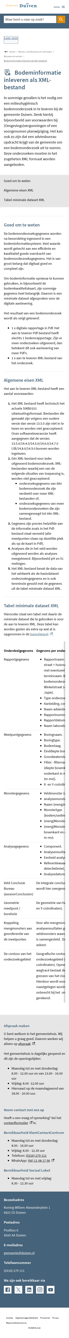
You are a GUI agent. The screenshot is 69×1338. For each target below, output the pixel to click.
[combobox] (30, 19)
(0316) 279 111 (36, 1155)
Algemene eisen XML (19, 190)
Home (12, 51)
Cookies (9, 1317)
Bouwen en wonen (13, 56)
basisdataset (41, 634)
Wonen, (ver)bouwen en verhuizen (35, 51)
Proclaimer (45, 1317)
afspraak (26, 1044)
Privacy (55, 1317)
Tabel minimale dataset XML (24, 200)
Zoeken (61, 19)
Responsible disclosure (16, 1322)
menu (57, 6)
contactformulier (18, 1123)
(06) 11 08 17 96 (41, 1160)
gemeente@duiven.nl (19, 1253)
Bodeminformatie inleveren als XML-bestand (25, 60)
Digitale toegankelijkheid (27, 1317)
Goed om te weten (17, 181)
